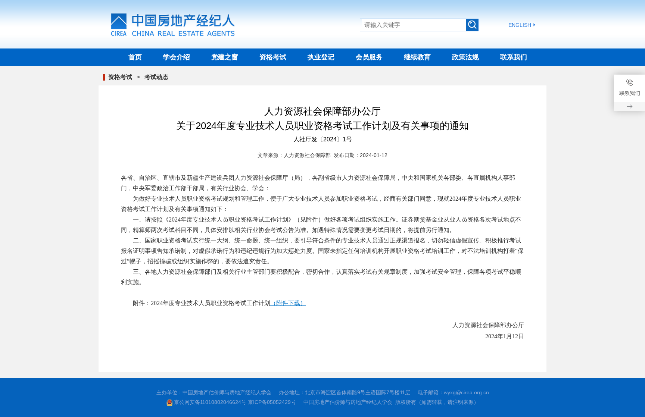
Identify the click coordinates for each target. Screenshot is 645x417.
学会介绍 (176, 57)
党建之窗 (224, 57)
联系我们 (513, 57)
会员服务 (369, 57)
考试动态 (156, 77)
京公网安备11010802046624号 (210, 402)
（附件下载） (288, 303)
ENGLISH (519, 25)
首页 (135, 57)
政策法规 (465, 57)
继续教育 (417, 57)
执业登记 (321, 57)
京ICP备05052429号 (272, 402)
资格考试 (272, 57)
